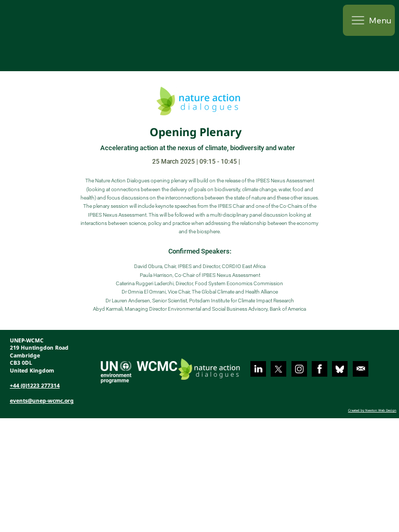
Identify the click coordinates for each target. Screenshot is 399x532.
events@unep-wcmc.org (42, 400)
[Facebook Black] (319, 369)
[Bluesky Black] (340, 369)
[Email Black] (360, 369)
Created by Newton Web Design (372, 410)
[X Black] (278, 369)
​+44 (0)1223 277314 (35, 385)
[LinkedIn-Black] (258, 369)
